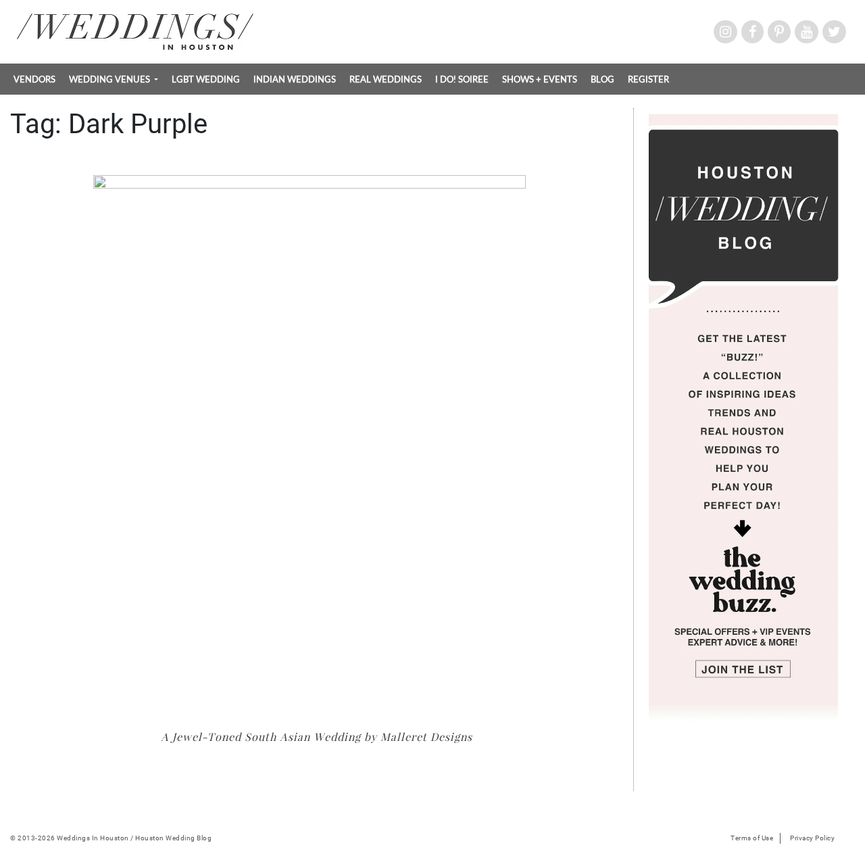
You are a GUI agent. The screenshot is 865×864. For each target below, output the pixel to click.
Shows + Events (539, 79)
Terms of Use (752, 838)
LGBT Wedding (206, 79)
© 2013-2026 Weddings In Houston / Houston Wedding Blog (111, 838)
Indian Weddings (294, 79)
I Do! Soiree (462, 79)
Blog (602, 79)
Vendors (34, 79)
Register (648, 79)
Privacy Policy (812, 838)
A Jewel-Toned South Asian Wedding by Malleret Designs (316, 736)
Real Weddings (385, 79)
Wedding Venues (110, 79)
